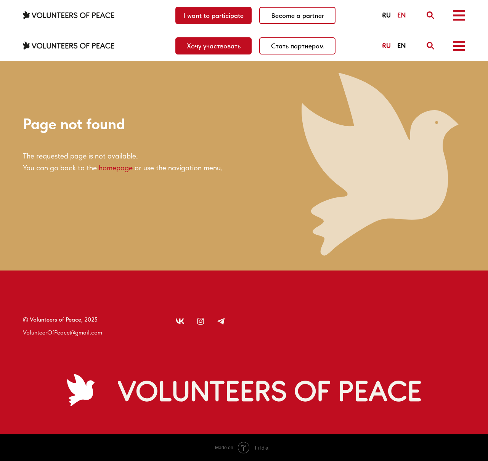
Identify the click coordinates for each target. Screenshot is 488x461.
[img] (430, 15)
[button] (459, 15)
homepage (116, 167)
